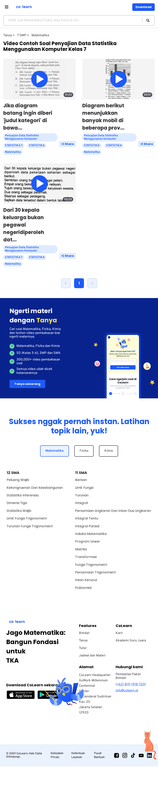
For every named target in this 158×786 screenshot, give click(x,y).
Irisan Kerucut (86, 580)
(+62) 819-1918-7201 (131, 684)
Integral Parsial (87, 526)
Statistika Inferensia (22, 495)
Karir (119, 633)
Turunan (81, 495)
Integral (81, 503)
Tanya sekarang (27, 384)
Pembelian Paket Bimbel (128, 676)
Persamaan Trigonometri (95, 572)
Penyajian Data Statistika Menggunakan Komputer (22, 137)
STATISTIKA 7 (13, 145)
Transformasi (86, 556)
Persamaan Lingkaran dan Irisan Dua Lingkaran (113, 510)
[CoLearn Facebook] (116, 755)
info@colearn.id (127, 691)
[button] (66, 283)
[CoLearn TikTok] (132, 755)
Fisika (84, 451)
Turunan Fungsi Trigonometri (30, 526)
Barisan (81, 479)
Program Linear (87, 541)
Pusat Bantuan (99, 755)
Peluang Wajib (18, 479)
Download (143, 7)
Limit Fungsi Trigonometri (27, 518)
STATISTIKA (37, 145)
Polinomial (83, 587)
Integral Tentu (86, 518)
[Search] (146, 20)
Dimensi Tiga (17, 503)
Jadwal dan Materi (92, 656)
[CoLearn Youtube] (141, 755)
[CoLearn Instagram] (124, 755)
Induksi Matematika (91, 533)
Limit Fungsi (84, 487)
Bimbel (84, 633)
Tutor (83, 648)
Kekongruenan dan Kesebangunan (35, 487)
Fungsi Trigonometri (91, 564)
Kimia (108, 451)
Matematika (54, 451)
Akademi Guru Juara (131, 641)
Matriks (81, 549)
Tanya (83, 641)
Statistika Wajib (19, 510)
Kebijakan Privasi (57, 755)
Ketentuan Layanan (78, 755)
